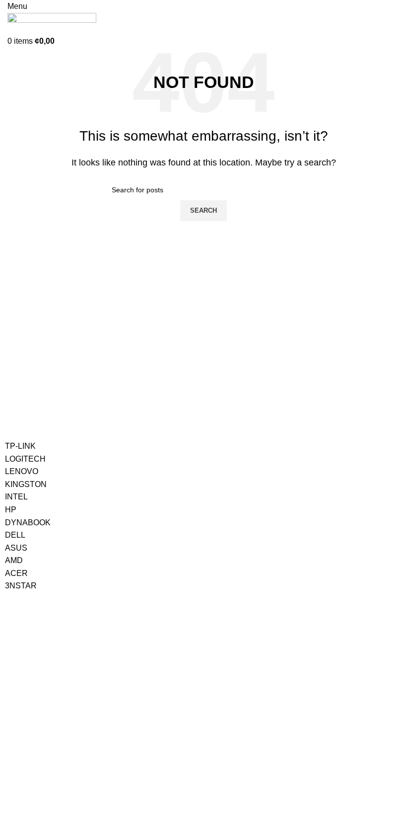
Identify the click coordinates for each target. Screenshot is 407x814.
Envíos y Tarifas (30, 742)
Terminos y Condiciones (177, 742)
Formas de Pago (31, 725)
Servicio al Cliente (42, 708)
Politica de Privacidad (173, 725)
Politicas (159, 708)
